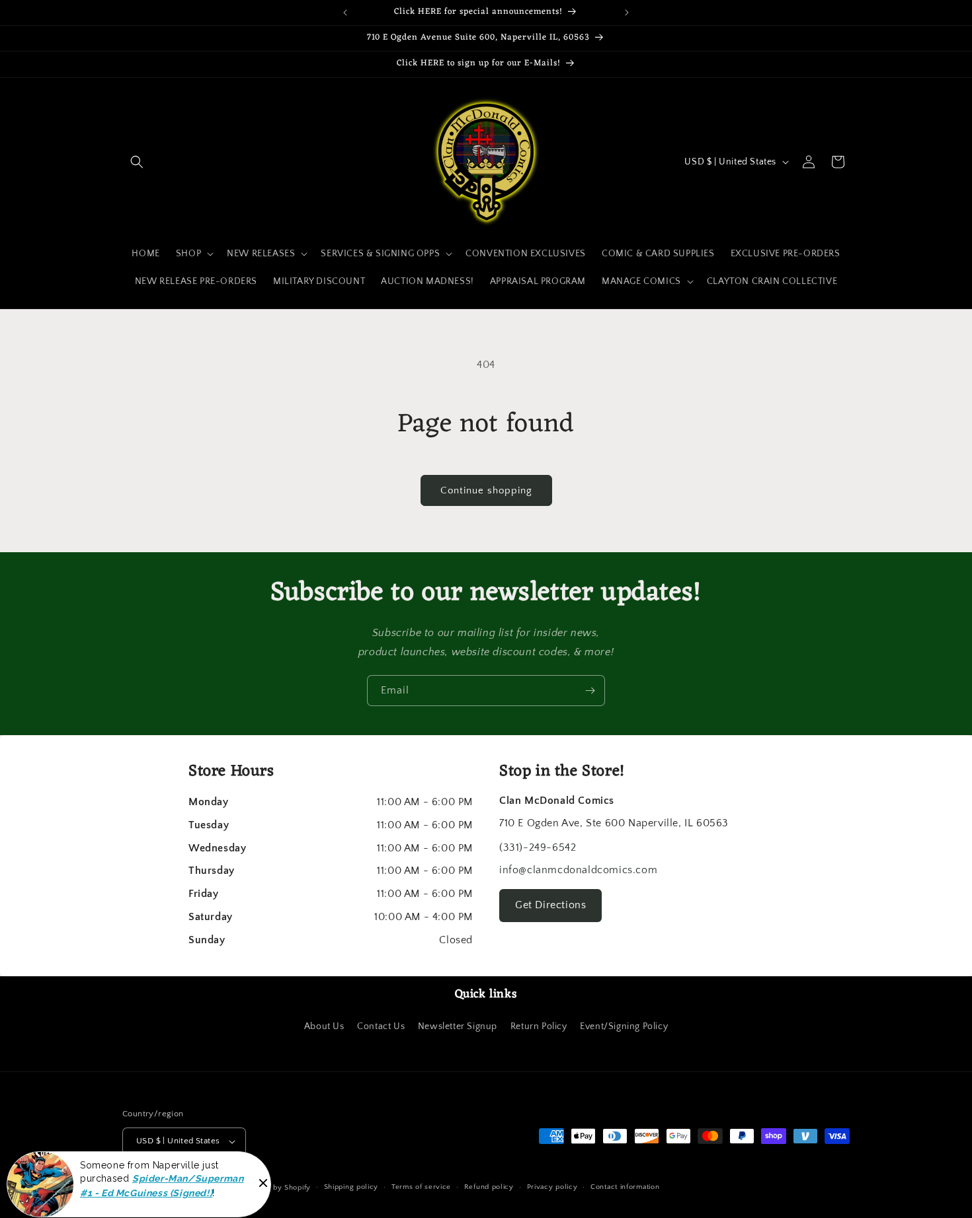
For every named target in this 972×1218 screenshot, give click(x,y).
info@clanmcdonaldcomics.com (578, 870)
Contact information (624, 1187)
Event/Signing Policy (624, 1026)
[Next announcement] (626, 12)
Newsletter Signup (457, 1026)
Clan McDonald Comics (195, 1188)
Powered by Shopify (275, 1188)
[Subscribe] (589, 690)
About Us (324, 1026)
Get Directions (550, 905)
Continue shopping (486, 490)
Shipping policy (351, 1187)
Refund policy (489, 1187)
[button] (136, 161)
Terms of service (421, 1187)
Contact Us (381, 1026)
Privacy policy (552, 1187)
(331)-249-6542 (537, 847)
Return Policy (538, 1026)
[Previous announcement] (345, 12)
